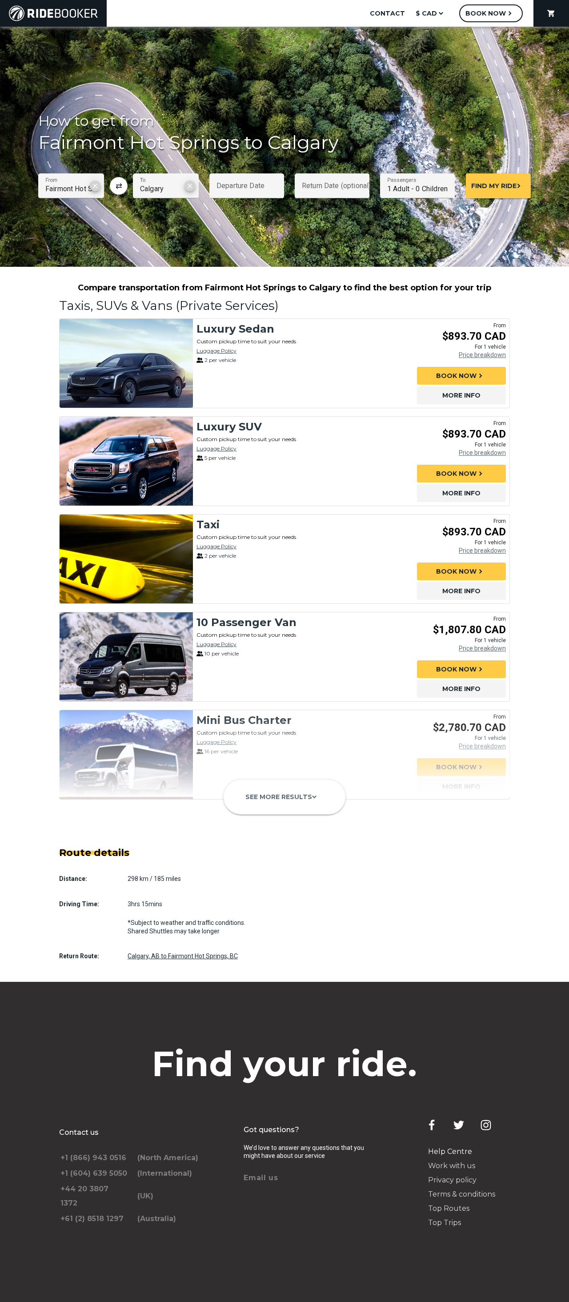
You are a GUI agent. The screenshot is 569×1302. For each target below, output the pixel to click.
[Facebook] (432, 1125)
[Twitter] (459, 1125)
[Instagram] (486, 1125)
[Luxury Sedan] (126, 363)
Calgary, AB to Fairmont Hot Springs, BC (183, 956)
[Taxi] (126, 558)
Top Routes (448, 1208)
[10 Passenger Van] (126, 656)
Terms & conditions (461, 1194)
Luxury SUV (229, 426)
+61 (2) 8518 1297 (92, 1218)
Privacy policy (452, 1180)
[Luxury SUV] (126, 461)
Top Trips (444, 1222)
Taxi (208, 524)
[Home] (53, 13)
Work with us (451, 1165)
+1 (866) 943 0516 (93, 1157)
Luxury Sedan (235, 328)
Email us (261, 1177)
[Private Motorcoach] (126, 842)
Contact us (79, 1132)
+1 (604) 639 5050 (93, 1173)
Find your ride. (284, 1063)
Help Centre (450, 1151)
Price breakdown (482, 354)
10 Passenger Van (246, 622)
